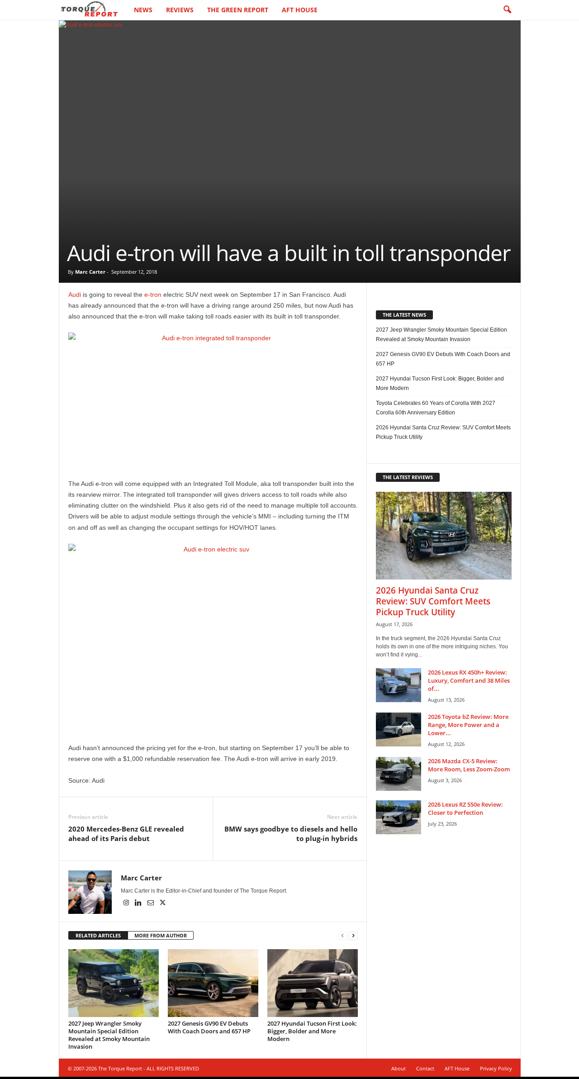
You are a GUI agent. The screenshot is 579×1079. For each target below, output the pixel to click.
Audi (74, 294)
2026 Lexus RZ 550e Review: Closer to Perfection (465, 808)
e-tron (152, 294)
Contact (425, 1068)
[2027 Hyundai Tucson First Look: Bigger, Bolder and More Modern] (312, 983)
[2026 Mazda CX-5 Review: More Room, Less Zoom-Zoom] (398, 774)
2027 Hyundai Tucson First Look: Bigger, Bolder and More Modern (312, 1031)
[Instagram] (127, 903)
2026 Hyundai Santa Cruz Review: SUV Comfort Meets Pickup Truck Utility (443, 432)
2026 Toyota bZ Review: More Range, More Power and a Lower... (468, 725)
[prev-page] (342, 936)
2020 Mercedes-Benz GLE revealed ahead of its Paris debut (126, 833)
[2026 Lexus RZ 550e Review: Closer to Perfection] (398, 817)
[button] (507, 10)
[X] (162, 903)
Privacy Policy (496, 1068)
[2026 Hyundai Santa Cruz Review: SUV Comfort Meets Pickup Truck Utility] (444, 536)
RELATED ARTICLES (98, 935)
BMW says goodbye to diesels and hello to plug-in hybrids (290, 833)
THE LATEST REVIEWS (408, 477)
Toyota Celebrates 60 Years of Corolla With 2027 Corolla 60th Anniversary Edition (435, 408)
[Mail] (151, 903)
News (143, 9)
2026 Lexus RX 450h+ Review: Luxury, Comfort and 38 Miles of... (469, 680)
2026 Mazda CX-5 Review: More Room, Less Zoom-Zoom (469, 765)
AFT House (300, 9)
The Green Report (237, 9)
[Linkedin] (139, 903)
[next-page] (353, 936)
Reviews (180, 9)
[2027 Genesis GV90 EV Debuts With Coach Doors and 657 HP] (213, 983)
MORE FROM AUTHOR (160, 935)
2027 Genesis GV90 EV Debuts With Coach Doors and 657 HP (209, 1027)
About (398, 1068)
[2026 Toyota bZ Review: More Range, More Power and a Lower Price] (398, 729)
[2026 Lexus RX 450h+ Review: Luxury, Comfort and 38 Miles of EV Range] (398, 685)
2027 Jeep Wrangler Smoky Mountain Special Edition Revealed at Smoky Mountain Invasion (109, 1034)
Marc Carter (90, 271)
